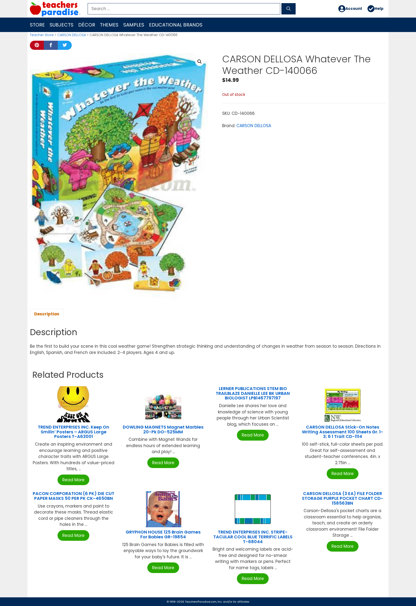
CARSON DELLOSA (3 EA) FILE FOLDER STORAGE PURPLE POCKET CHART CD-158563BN (342, 498)
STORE (37, 24)
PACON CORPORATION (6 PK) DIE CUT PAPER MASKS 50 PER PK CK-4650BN (73, 495)
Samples (133, 24)
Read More (73, 480)
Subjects (61, 24)
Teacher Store (42, 35)
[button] (199, 61)
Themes (109, 24)
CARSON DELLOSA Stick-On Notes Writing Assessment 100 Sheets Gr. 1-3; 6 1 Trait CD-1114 (342, 432)
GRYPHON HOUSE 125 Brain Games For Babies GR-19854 (163, 534)
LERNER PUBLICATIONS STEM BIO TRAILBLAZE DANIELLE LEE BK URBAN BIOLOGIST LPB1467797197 (253, 393)
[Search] (288, 9)
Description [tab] (46, 314)
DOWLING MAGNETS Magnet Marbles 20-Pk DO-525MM (163, 429)
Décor (86, 24)
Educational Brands (175, 24)
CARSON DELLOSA (71, 35)
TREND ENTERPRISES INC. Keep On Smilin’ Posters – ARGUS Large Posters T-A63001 (73, 432)
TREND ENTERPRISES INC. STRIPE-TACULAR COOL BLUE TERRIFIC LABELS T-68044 (252, 537)
